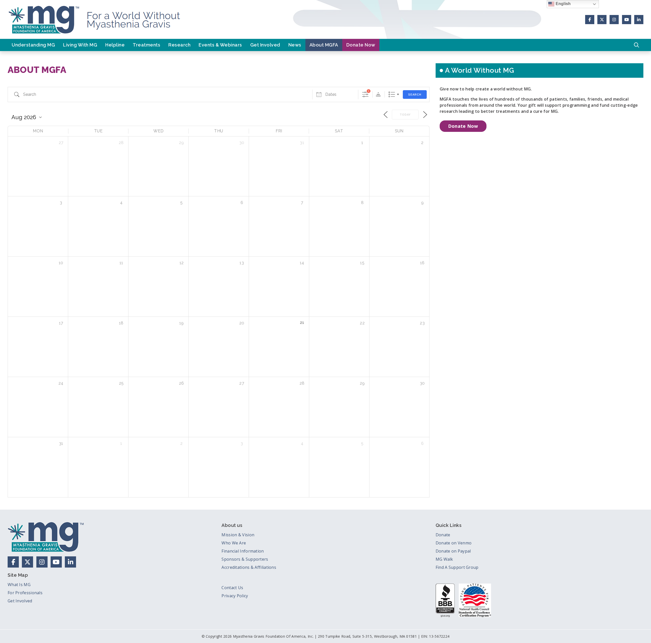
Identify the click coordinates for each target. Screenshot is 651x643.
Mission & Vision (237, 535)
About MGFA (323, 45)
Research (179, 45)
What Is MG (19, 584)
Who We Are (233, 543)
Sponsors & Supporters (244, 559)
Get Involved (265, 45)
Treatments (146, 45)
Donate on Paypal (453, 551)
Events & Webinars (220, 45)
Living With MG (80, 45)
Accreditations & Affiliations (248, 567)
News (294, 45)
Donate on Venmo (454, 543)
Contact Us (232, 587)
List (392, 94)
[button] (636, 45)
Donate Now (360, 45)
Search (414, 94)
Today (405, 114)
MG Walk (444, 559)
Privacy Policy (234, 596)
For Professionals (25, 592)
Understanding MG (33, 45)
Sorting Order (378, 94)
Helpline (115, 45)
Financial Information (242, 551)
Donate (443, 535)
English (562, 4)
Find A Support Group (457, 567)
